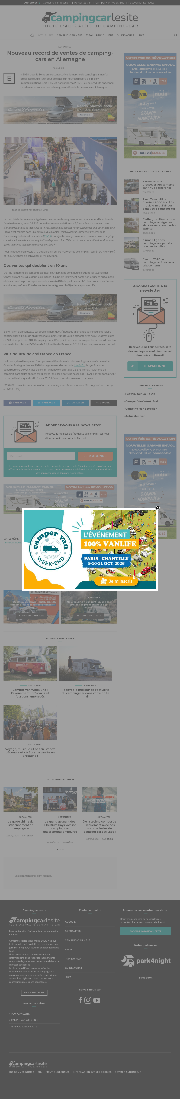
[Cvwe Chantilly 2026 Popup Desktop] (90, 549)
